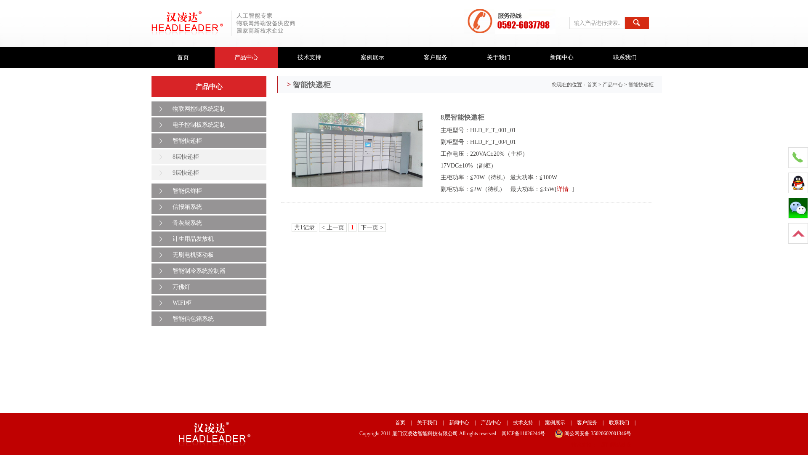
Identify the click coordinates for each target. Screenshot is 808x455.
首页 (183, 57)
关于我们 (498, 57)
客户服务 (435, 57)
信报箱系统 (187, 207)
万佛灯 (181, 287)
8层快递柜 (186, 157)
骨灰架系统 (187, 223)
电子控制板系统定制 (199, 125)
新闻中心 (562, 57)
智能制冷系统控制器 (199, 271)
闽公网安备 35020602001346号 (597, 433)
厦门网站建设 (616, 445)
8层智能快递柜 (462, 117)
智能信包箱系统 (193, 319)
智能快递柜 (187, 141)
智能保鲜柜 (187, 191)
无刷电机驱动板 (193, 255)
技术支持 (309, 57)
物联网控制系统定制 (199, 109)
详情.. (564, 189)
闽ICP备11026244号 (523, 433)
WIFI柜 (182, 303)
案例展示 (372, 57)
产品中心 (246, 57)
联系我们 (625, 57)
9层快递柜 (186, 173)
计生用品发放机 (193, 239)
